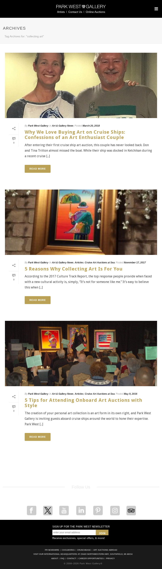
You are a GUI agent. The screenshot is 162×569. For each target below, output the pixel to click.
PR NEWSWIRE (52, 550)
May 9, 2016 (130, 393)
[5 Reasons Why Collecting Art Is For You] (81, 222)
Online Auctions (95, 11)
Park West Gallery (38, 125)
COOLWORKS (68, 550)
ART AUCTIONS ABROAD (105, 550)
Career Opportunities (91, 559)
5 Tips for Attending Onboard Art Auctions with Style (83, 402)
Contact (71, 559)
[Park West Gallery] (81, 8)
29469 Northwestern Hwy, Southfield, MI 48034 (107, 554)
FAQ (62, 559)
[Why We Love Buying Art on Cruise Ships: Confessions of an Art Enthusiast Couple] (81, 85)
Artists (61, 11)
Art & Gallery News (62, 125)
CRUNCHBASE (84, 550)
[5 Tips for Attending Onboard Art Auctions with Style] (81, 353)
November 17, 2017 (135, 262)
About (54, 559)
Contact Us (75, 11)
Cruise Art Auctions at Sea (100, 262)
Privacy (110, 559)
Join (102, 533)
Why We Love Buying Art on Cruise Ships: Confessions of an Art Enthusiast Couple (75, 134)
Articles (79, 262)
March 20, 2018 (91, 125)
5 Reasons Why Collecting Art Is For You (74, 269)
